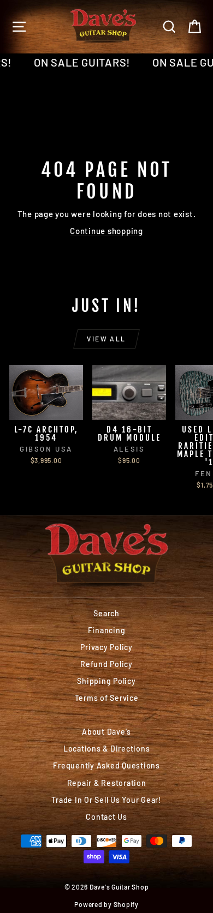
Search (106, 613)
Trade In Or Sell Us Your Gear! (106, 799)
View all (106, 339)
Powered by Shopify (106, 904)
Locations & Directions (106, 748)
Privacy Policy (106, 647)
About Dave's (106, 731)
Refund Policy (106, 664)
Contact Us (106, 816)
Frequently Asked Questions (106, 765)
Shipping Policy (106, 681)
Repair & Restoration (106, 783)
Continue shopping (106, 231)
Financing (107, 630)
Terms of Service (107, 697)
